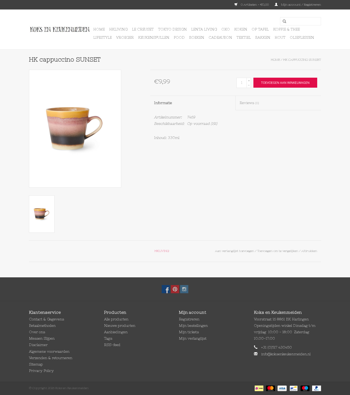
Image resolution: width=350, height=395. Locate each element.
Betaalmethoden (42, 325)
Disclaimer (38, 345)
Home (99, 29)
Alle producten (116, 319)
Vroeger (125, 37)
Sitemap (36, 364)
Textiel (243, 37)
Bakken (262, 37)
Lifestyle (102, 37)
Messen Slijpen (42, 338)
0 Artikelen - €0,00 (255, 4)
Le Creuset (143, 29)
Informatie (163, 103)
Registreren (189, 319)
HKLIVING (118, 29)
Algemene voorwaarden (49, 351)
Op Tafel (260, 29)
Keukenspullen (153, 37)
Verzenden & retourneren (50, 358)
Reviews (249, 103)
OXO (225, 29)
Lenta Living (204, 29)
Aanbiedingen (116, 332)
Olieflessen (302, 37)
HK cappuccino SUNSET (302, 60)
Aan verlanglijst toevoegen (234, 251)
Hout (280, 37)
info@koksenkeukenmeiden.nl (286, 354)
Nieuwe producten (119, 325)
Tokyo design (172, 29)
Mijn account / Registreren (300, 4)
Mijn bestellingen (193, 325)
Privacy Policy (41, 371)
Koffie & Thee (286, 29)
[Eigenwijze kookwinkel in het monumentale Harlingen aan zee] (60, 29)
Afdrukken (309, 251)
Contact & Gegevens (46, 319)
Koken (240, 29)
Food (179, 37)
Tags (108, 338)
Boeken (196, 37)
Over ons (37, 332)
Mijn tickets (189, 332)
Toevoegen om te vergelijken (278, 251)
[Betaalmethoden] (258, 388)
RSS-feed (112, 345)
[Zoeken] (282, 21)
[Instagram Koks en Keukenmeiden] (184, 289)
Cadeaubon (220, 37)
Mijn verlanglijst (193, 338)
